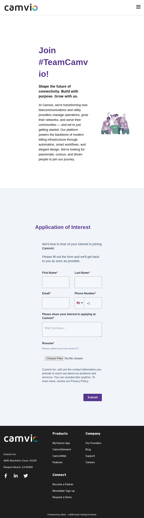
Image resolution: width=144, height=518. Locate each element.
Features (58, 462)
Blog (88, 449)
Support (90, 455)
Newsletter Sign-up (64, 490)
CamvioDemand (62, 449)
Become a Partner (63, 484)
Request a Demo (62, 497)
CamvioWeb (59, 455)
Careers (90, 462)
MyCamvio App (61, 443)
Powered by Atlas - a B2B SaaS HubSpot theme (72, 514)
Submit (93, 397)
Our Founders (93, 443)
